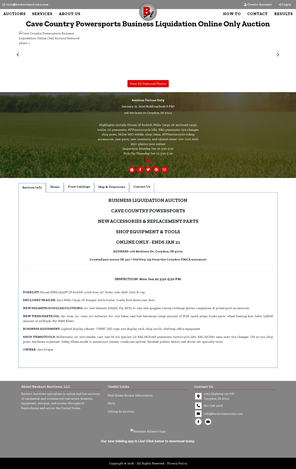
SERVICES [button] (42, 13)
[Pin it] (156, 169)
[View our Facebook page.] (199, 422)
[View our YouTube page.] (209, 422)
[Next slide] (278, 54)
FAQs (111, 403)
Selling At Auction (121, 411)
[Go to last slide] (18, 54)
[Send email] (164, 169)
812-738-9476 (213, 405)
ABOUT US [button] (69, 13)
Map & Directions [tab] (111, 187)
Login (286, 4)
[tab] (32, 188)
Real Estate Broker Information (130, 395)
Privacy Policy (177, 463)
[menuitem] (50, 54)
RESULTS (283, 13)
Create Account (259, 4)
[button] (140, 169)
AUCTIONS (14, 13)
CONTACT (257, 13)
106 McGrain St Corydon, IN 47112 (148, 113)
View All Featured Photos (148, 83)
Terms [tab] (55, 187)
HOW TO (232, 13)
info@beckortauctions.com (27, 4)
